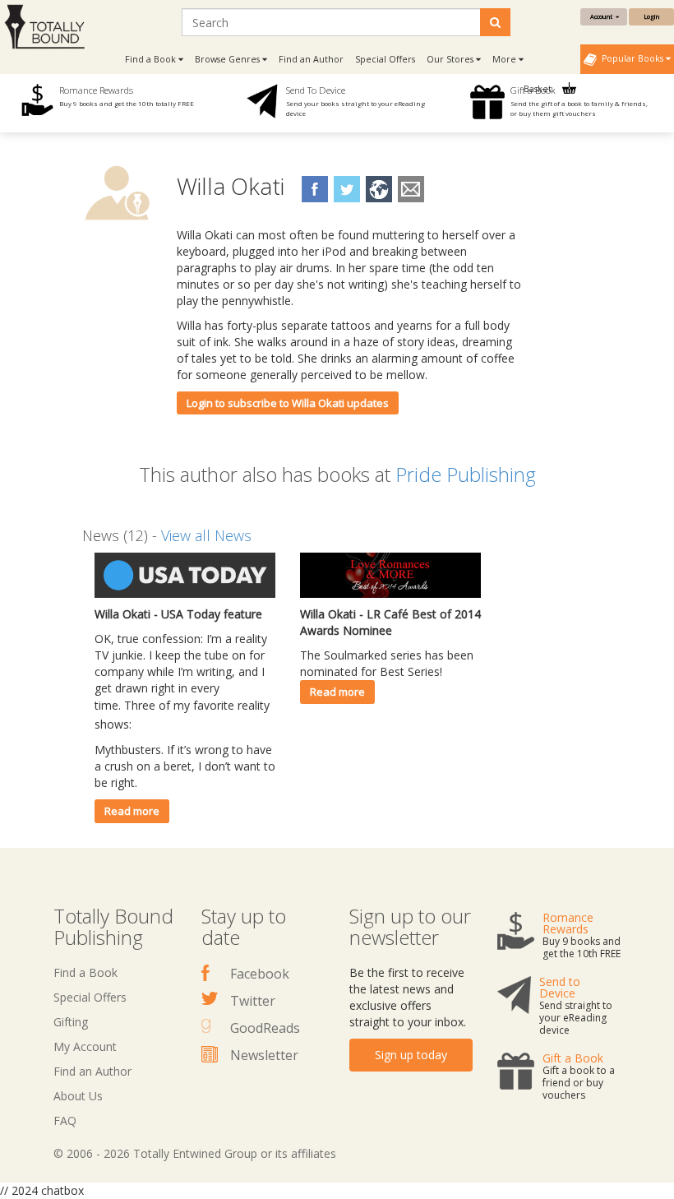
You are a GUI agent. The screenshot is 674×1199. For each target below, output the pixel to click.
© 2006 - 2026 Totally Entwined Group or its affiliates (194, 1153)
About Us (78, 1096)
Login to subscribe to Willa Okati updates (288, 403)
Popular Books (631, 58)
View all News (206, 535)
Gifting (70, 1022)
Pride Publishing (465, 474)
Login (651, 16)
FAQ (64, 1120)
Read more (131, 810)
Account (603, 16)
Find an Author (311, 59)
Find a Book (85, 972)
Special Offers (385, 59)
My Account (85, 1046)
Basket (539, 89)
